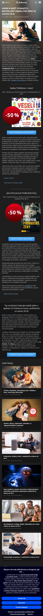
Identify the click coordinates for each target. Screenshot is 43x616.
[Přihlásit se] (39, 2)
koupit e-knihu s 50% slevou (21, 239)
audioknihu (28, 286)
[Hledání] (36, 2)
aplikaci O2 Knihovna (19, 80)
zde (9, 350)
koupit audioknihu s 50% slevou (21, 132)
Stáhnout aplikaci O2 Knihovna (21, 355)
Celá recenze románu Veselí (13, 183)
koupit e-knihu (9, 178)
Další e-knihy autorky (11, 294)
